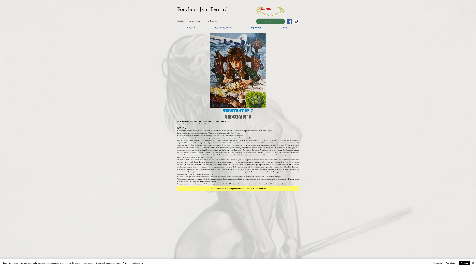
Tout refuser (450, 263)
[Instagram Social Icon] (296, 21)
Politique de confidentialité (133, 263)
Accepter (464, 263)
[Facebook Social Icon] (289, 21)
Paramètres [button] (437, 263)
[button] (238, 70)
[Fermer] (473, 263)
